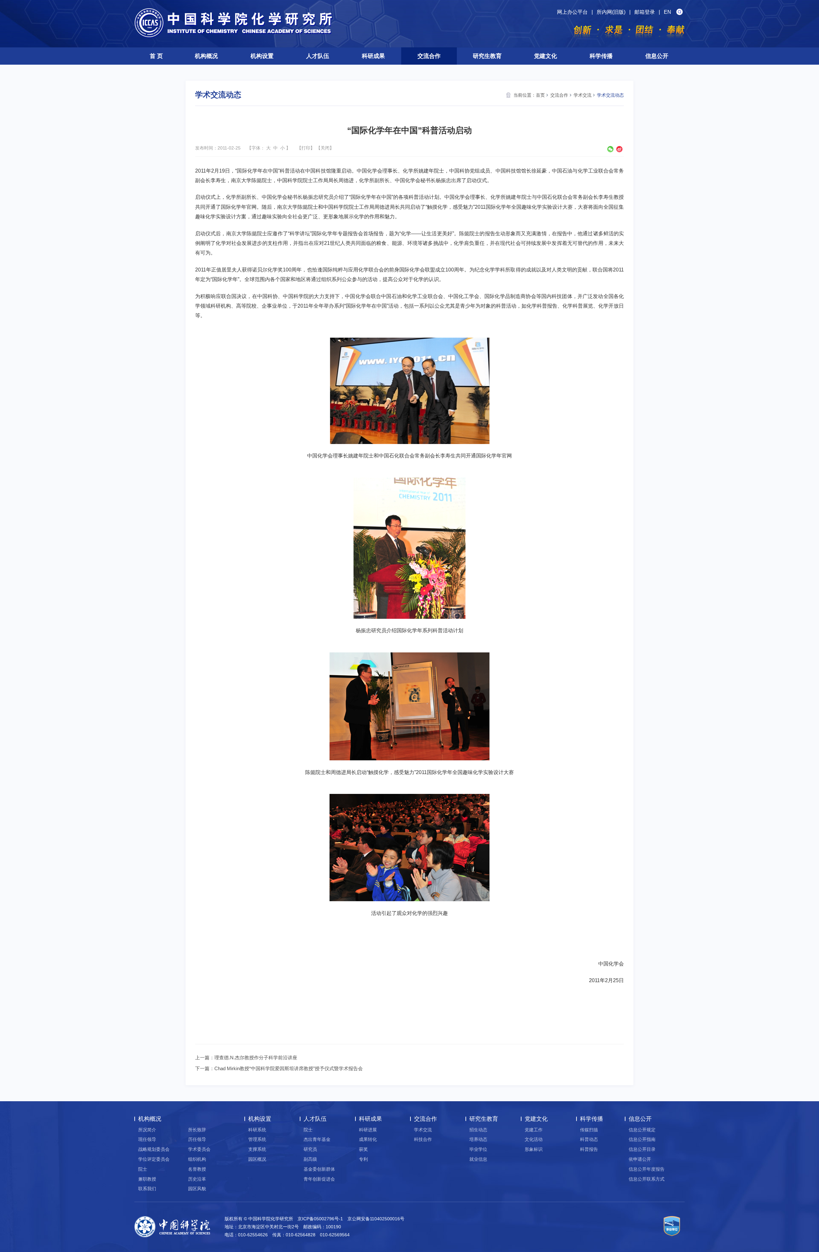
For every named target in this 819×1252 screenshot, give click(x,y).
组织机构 (197, 1159)
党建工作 (534, 1129)
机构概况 (206, 56)
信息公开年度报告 (646, 1169)
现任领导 (147, 1139)
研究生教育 (487, 56)
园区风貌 (197, 1188)
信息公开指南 (642, 1139)
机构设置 (262, 56)
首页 (540, 95)
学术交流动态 (610, 95)
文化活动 (534, 1139)
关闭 (325, 147)
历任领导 (197, 1139)
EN (667, 12)
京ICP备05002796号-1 (320, 1218)
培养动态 (478, 1139)
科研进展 (368, 1129)
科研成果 (373, 56)
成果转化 (368, 1139)
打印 (305, 147)
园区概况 (257, 1159)
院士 (142, 1169)
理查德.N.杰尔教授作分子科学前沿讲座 (255, 1057)
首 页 (156, 56)
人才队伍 (317, 56)
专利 (363, 1159)
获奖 (363, 1149)
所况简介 (147, 1129)
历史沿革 (197, 1179)
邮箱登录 (644, 12)
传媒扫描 (589, 1129)
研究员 (310, 1149)
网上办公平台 (572, 12)
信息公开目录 (642, 1149)
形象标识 (534, 1149)
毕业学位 (478, 1149)
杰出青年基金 (317, 1139)
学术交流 (583, 95)
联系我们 (147, 1188)
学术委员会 (199, 1149)
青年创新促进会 (319, 1179)
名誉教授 (197, 1169)
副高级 (310, 1159)
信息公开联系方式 (646, 1179)
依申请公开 (640, 1159)
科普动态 (589, 1139)
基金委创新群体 (319, 1169)
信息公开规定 (642, 1129)
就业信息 (478, 1159)
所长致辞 (197, 1129)
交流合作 (429, 56)
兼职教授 (147, 1179)
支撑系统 (257, 1149)
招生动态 (478, 1129)
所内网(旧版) (611, 12)
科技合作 (423, 1139)
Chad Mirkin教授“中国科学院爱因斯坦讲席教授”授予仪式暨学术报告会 (288, 1068)
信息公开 (656, 56)
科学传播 (601, 56)
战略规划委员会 (154, 1149)
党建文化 (545, 56)
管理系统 (257, 1139)
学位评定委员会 (154, 1159)
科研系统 (257, 1129)
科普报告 (589, 1149)
